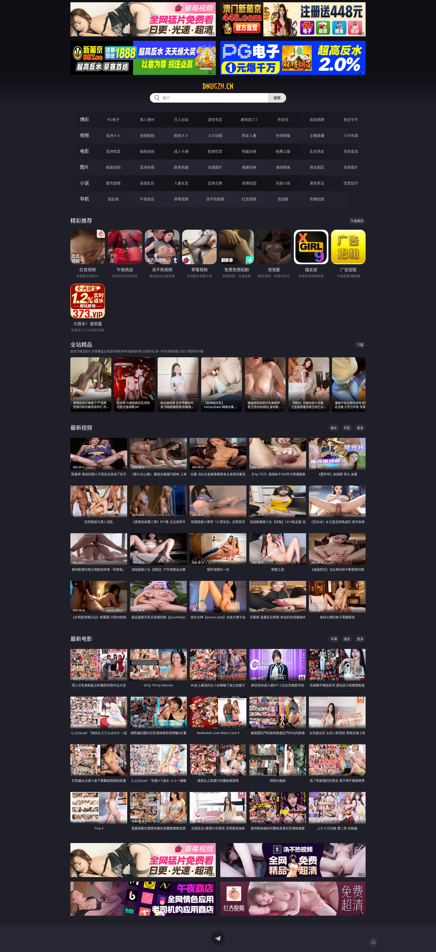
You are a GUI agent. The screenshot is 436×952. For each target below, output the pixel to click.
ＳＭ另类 (351, 135)
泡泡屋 (282, 199)
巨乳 (347, 428)
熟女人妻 (249, 135)
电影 (84, 151)
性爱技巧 (351, 183)
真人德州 (147, 119)
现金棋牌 (317, 119)
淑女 (347, 639)
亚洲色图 (147, 167)
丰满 (334, 639)
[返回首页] (373, 942)
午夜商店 (147, 199)
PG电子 (113, 119)
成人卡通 (181, 151)
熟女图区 (317, 167)
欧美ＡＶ (181, 135)
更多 (360, 428)
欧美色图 (181, 167)
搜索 (277, 97)
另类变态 (351, 151)
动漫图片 (215, 167)
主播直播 (317, 135)
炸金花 (282, 119)
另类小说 (283, 183)
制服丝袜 (249, 151)
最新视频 (81, 427)
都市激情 (113, 183)
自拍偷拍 (147, 135)
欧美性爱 (215, 151)
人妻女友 (181, 183)
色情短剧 (317, 199)
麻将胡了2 (249, 119)
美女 (334, 428)
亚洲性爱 (113, 151)
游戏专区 (215, 119)
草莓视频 (181, 199)
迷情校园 (249, 183)
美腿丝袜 (249, 167)
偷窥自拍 (113, 167)
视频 (84, 135)
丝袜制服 (283, 135)
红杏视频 (249, 199)
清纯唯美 (283, 167)
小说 (84, 183)
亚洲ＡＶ (113, 135)
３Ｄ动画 (215, 135)
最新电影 (81, 638)
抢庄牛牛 (351, 119)
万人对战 (181, 119)
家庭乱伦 (147, 183)
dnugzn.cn (218, 86)
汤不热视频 (215, 199)
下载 (360, 345)
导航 (84, 199)
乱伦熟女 (317, 151)
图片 (84, 167)
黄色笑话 (317, 183)
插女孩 (113, 199)
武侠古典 (215, 183)
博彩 (84, 119)
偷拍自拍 (147, 151)
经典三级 (283, 151)
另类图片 (351, 167)
